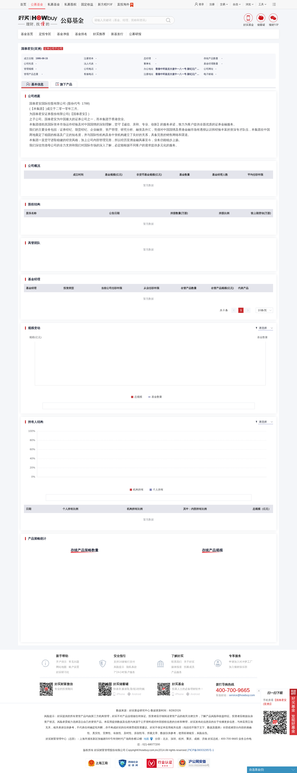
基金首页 (27, 34)
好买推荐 (99, 34)
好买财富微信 (64, 684)
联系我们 (176, 661)
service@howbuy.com (242, 695)
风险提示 (119, 666)
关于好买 (189, 661)
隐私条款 (131, 666)
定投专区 (45, 34)
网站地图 (61, 666)
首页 (23, 4)
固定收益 (87, 4)
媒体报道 (176, 666)
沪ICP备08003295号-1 (200, 750)
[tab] (36, 84)
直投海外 (123, 4)
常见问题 (74, 661)
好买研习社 (62, 672)
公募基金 (37, 4)
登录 (201, 4)
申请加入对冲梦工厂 (240, 661)
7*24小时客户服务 (124, 672)
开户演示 (61, 661)
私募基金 (54, 4)
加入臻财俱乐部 (238, 666)
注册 (212, 4)
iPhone (121, 694)
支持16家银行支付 (124, 661)
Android (136, 694)
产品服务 (176, 672)
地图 (146, 738)
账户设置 (74, 666)
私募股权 (70, 4)
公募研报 (135, 34)
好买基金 (178, 684)
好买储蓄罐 (120, 684)
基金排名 (81, 34)
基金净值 (63, 34)
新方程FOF (105, 4)
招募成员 (189, 666)
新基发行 (117, 34)
